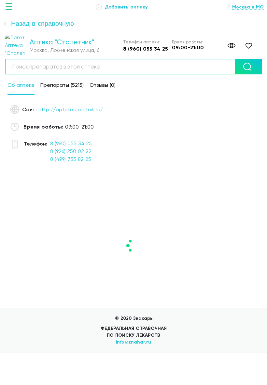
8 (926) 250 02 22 (70, 151)
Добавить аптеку (125, 7)
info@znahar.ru (133, 342)
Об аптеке (21, 85)
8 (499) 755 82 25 (70, 159)
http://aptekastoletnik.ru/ (70, 109)
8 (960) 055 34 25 (71, 143)
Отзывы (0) (103, 85)
